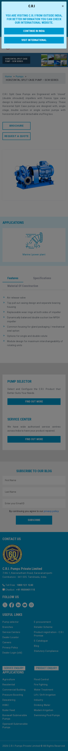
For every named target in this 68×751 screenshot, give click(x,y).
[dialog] (34, 375)
